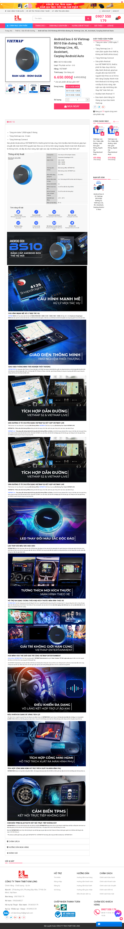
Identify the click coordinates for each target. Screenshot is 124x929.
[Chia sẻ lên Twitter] (99, 107)
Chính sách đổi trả (106, 890)
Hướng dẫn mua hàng (85, 877)
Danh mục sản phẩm (58, 26)
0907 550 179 (108, 909)
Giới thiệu (98, 26)
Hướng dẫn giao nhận (85, 890)
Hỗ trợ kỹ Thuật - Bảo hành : (16, 905)
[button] (47, 122)
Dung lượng (59, 86)
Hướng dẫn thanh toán (85, 881)
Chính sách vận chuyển (108, 886)
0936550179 (33, 905)
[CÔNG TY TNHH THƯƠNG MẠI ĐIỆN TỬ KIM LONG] (18, 18)
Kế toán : (8, 901)
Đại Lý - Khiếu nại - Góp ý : (15, 909)
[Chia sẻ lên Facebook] (95, 107)
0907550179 (19, 896)
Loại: (56, 65)
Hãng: (56, 69)
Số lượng (57, 100)
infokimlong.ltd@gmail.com (22, 913)
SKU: (56, 62)
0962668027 (18, 901)
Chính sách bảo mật (107, 894)
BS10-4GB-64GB (72, 87)
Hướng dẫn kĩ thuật (80, 26)
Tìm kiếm (57, 877)
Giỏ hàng (57, 890)
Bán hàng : (9, 896)
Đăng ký (57, 886)
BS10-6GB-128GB (73, 91)
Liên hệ (110, 26)
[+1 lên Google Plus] (103, 107)
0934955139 (32, 909)
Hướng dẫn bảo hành (84, 886)
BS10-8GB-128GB (73, 95)
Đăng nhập (58, 881)
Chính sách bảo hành (107, 877)
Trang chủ (40, 26)
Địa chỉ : (8, 890)
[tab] (47, 122)
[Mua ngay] (102, 134)
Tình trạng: (58, 72)
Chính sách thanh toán (108, 881)
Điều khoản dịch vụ (84, 894)
